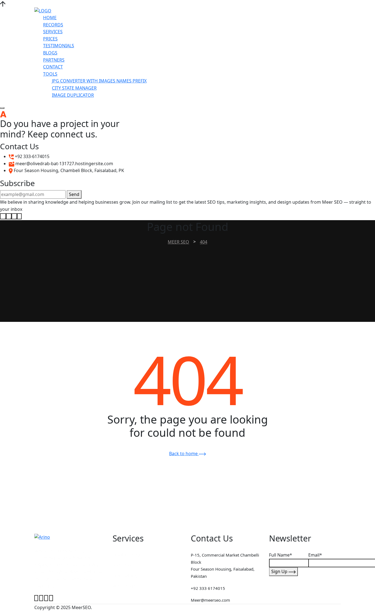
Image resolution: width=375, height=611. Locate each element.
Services (53, 32)
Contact (53, 67)
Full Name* (280, 555)
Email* (315, 555)
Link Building (125, 575)
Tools (50, 74)
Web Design (124, 585)
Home (50, 18)
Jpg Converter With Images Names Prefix (99, 81)
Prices (50, 39)
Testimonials (58, 46)
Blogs (50, 53)
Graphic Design (127, 554)
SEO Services (125, 565)
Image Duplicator (73, 95)
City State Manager (74, 88)
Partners (54, 60)
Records (53, 25)
